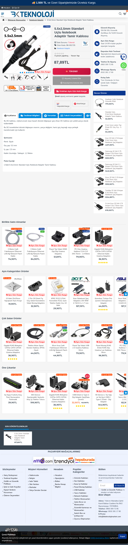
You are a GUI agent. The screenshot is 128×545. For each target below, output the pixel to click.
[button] (20, 72)
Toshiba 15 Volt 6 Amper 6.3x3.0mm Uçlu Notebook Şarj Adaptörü (114, 193)
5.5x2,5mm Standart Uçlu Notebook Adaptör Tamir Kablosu (21, 437)
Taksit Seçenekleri (73, 115)
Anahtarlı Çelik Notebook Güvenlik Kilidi (114, 100)
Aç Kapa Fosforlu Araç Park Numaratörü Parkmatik (13, 397)
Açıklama (11, 115)
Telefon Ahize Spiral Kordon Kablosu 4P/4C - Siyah (36, 347)
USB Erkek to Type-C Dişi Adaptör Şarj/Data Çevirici (81, 397)
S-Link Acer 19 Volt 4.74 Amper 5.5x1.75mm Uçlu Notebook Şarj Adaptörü (114, 206)
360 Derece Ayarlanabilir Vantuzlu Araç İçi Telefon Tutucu (36, 397)
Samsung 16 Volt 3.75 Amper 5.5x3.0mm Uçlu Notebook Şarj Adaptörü (113, 153)
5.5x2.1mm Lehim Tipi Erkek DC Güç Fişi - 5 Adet (113, 127)
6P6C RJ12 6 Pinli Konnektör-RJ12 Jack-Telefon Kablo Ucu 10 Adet (58, 301)
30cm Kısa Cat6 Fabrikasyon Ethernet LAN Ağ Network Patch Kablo (58, 348)
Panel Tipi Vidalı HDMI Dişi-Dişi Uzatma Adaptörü (58, 251)
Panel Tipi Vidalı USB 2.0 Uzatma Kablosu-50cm (80, 347)
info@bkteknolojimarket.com (109, 517)
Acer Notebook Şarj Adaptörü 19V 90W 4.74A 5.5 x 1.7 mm (80, 300)
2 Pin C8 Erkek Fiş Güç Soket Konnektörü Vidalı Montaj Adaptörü (36, 300)
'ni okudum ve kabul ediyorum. (112, 491)
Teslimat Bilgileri (32, 115)
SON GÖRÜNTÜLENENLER (16, 426)
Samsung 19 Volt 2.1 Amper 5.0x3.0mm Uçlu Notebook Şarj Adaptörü (113, 166)
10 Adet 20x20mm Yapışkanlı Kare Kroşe (13, 299)
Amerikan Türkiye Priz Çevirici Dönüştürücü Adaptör (103, 300)
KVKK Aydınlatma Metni (99, 538)
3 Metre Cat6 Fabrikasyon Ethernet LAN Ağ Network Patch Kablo (36, 252)
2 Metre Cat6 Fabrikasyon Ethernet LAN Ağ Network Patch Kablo (13, 252)
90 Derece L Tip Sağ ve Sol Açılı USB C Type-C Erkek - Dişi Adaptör (103, 398)
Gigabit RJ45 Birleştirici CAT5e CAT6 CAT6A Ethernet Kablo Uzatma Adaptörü (103, 252)
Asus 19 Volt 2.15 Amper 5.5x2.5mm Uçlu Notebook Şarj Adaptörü (114, 179)
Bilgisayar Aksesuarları (17, 20)
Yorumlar (51, 115)
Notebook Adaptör (36, 20)
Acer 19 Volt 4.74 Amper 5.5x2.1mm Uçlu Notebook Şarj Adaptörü (114, 140)
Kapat (122, 536)
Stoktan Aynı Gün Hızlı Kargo (73, 91)
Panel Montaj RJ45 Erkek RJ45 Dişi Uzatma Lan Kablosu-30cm (103, 348)
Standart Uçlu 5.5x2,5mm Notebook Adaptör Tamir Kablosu (113, 114)
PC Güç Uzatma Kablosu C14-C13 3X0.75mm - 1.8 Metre (81, 251)
